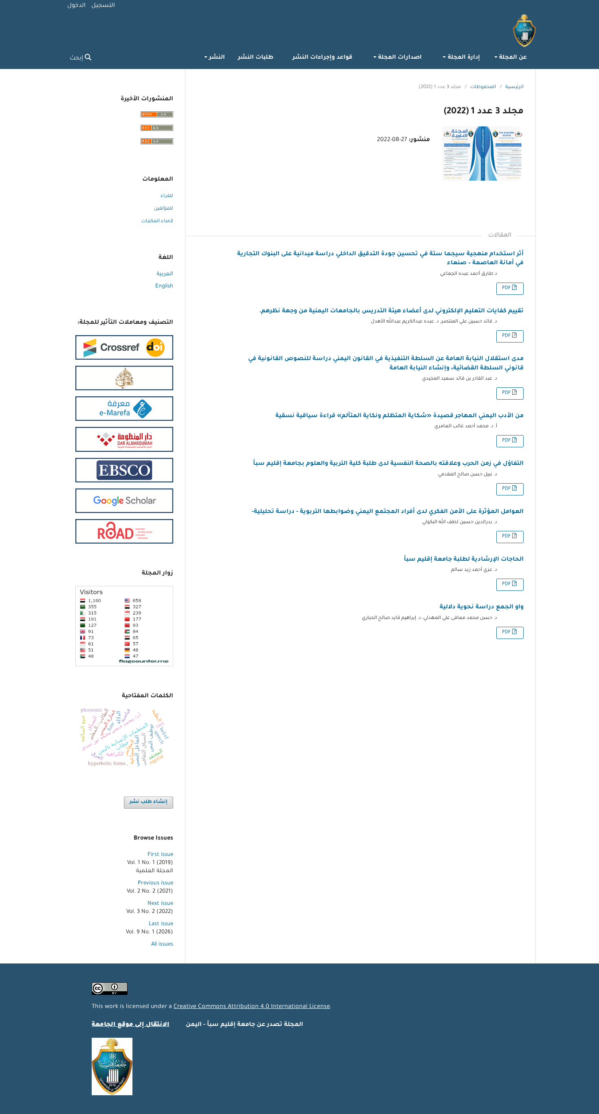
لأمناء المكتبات (157, 221)
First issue (160, 855)
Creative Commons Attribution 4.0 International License (252, 1007)
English (164, 286)
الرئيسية (514, 87)
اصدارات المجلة (399, 58)
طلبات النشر (255, 58)
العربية (164, 274)
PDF (507, 288)
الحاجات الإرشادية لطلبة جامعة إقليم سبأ (464, 560)
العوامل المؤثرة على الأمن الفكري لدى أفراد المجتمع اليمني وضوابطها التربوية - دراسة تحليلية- (388, 512)
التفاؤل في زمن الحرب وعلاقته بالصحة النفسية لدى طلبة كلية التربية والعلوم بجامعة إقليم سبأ (388, 464)
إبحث (77, 58)
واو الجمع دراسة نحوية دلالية (482, 607)
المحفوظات (483, 87)
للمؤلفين (163, 209)
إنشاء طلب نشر (148, 802)
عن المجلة (512, 58)
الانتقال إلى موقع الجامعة (131, 1025)
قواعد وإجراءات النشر (322, 58)
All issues (162, 945)
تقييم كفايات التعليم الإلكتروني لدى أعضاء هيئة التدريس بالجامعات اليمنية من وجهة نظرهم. (391, 311)
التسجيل (103, 6)
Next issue (160, 904)
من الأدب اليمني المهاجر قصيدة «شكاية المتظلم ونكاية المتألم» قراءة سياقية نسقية (399, 416)
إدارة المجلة (463, 58)
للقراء (167, 196)
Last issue (161, 924)
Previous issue (155, 883)
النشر (216, 58)
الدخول (76, 6)
